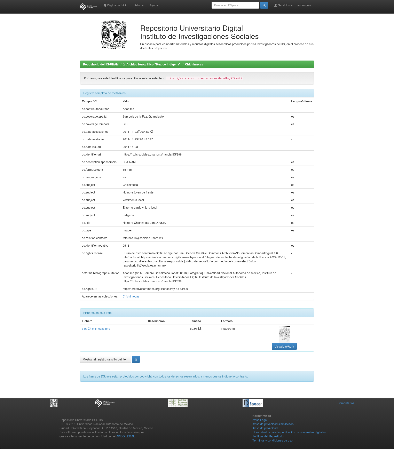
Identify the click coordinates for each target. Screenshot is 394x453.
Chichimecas (194, 64)
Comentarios (346, 403)
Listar (138, 5)
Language (302, 5)
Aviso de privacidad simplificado (273, 424)
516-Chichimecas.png (96, 328)
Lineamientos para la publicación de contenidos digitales (289, 432)
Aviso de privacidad (265, 428)
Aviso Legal (259, 420)
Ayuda (154, 5)
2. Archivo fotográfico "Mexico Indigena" (152, 64)
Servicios (284, 5)
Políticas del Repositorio (268, 436)
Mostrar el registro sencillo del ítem (105, 359)
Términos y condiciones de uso (272, 440)
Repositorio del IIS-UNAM (101, 64)
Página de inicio (116, 5)
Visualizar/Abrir (284, 346)
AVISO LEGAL (125, 436)
